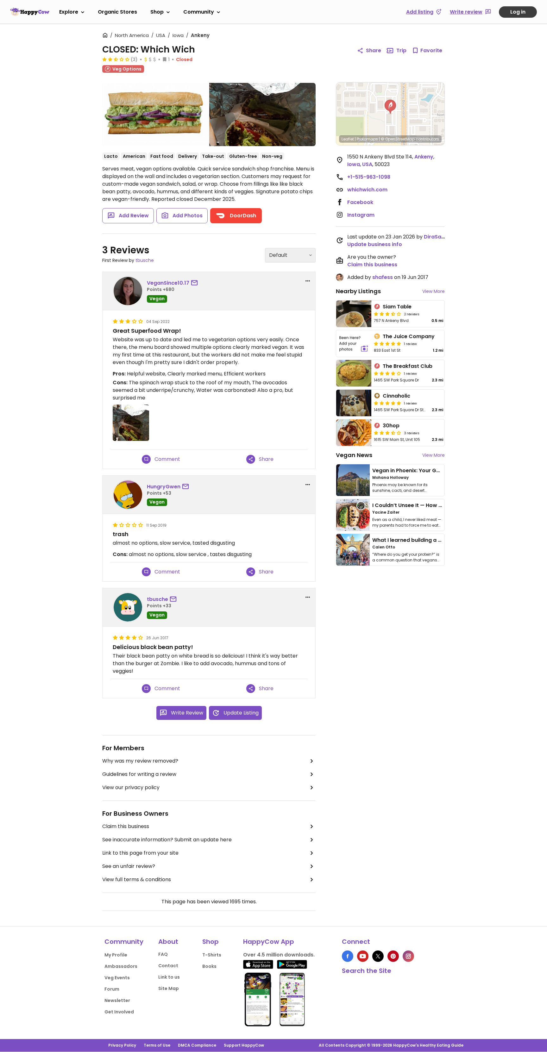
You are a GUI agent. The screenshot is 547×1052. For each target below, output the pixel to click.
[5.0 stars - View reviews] (387, 343)
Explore (68, 11)
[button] (390, 107)
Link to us (169, 977)
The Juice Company (409, 336)
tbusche (144, 260)
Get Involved (119, 1012)
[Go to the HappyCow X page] (378, 956)
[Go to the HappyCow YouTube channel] (362, 956)
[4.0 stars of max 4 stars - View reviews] (387, 373)
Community (198, 11)
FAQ (163, 954)
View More (433, 291)
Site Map (168, 988)
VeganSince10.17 (168, 283)
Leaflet (348, 139)
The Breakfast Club (407, 366)
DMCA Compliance (197, 1045)
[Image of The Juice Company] (353, 343)
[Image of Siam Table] (353, 313)
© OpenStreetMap (398, 139)
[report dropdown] (307, 281)
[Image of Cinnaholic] (353, 403)
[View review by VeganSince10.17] (128, 291)
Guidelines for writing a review (139, 774)
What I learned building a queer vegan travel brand (438, 540)
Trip (401, 50)
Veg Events (117, 978)
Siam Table (397, 306)
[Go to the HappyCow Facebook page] (347, 956)
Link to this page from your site (140, 853)
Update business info (374, 244)
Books (209, 966)
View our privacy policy (131, 787)
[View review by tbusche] (128, 607)
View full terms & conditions (136, 879)
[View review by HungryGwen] (128, 495)
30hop (391, 425)
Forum (111, 989)
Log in (517, 11)
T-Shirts (211, 955)
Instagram (360, 215)
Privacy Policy (122, 1045)
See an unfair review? (128, 866)
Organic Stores (117, 11)
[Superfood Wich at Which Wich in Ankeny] (262, 114)
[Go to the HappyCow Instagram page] (408, 956)
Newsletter (117, 1000)
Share (373, 50)
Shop (157, 11)
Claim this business (125, 826)
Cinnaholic (396, 395)
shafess (382, 277)
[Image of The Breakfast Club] (353, 373)
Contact (168, 965)
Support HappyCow (244, 1045)
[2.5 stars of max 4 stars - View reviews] (116, 59)
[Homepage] (29, 11)
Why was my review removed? (140, 760)
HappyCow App (268, 941)
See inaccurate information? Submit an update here (167, 839)
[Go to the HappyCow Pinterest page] (393, 956)
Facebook (360, 202)
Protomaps (367, 139)
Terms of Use (157, 1045)
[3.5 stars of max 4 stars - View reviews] (387, 314)
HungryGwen (163, 486)
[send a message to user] (195, 283)
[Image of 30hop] (353, 432)
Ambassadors (120, 966)
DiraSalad (437, 236)
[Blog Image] (353, 480)
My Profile (115, 955)
